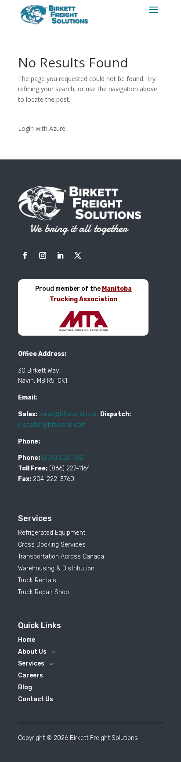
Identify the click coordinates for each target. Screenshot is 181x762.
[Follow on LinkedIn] (60, 255)
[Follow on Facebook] (25, 255)
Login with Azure (41, 128)
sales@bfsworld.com (68, 414)
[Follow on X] (78, 255)
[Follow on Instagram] (43, 255)
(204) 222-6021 (64, 458)
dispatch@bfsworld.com (52, 425)
